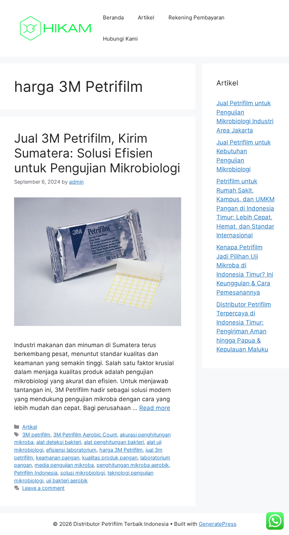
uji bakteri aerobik (67, 480)
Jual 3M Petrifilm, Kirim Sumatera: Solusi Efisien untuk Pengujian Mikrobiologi (97, 153)
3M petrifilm (36, 435)
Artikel (146, 17)
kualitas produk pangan (109, 457)
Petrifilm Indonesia (35, 473)
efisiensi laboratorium (71, 450)
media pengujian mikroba (64, 465)
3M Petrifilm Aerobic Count (85, 435)
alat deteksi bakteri (58, 442)
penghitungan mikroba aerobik (133, 465)
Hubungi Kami (120, 38)
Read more (154, 407)
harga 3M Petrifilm (121, 450)
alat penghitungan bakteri (114, 442)
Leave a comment (43, 488)
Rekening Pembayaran (196, 17)
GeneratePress (217, 524)
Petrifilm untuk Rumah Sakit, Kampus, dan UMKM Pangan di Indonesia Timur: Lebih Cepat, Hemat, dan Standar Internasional (245, 208)
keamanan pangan (57, 457)
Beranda (113, 17)
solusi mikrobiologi (82, 473)
